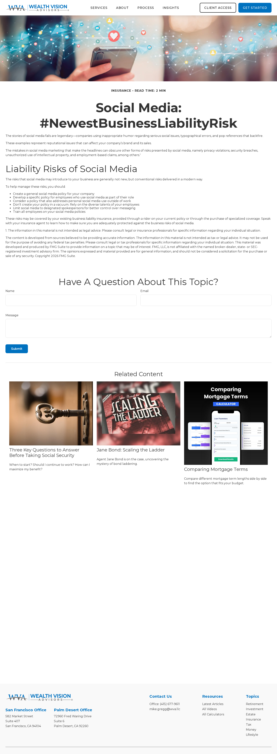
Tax (248, 724)
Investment (254, 709)
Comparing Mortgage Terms (216, 469)
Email (144, 291)
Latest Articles (212, 704)
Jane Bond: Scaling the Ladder (131, 450)
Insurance (253, 719)
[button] (99, 7)
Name (10, 291)
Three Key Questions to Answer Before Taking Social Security (44, 452)
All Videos (209, 709)
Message (11, 315)
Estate (251, 714)
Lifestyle (252, 734)
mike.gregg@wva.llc (164, 709)
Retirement (254, 704)
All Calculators (213, 714)
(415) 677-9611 (170, 704)
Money (251, 729)
